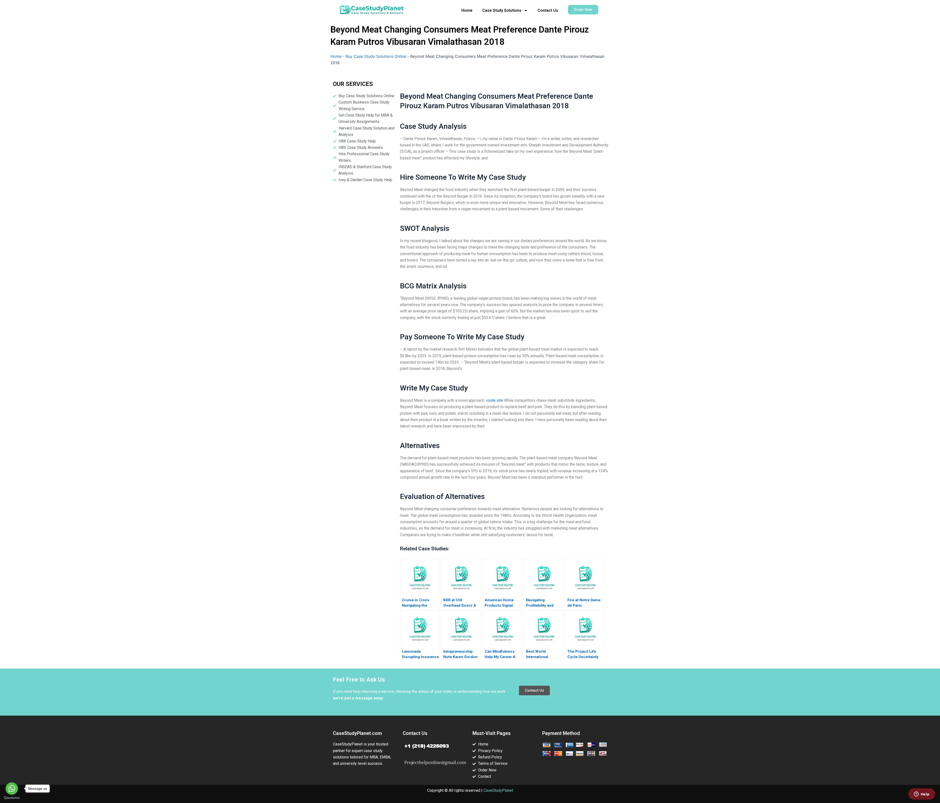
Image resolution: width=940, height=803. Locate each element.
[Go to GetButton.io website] (12, 798)
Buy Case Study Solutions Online (376, 56)
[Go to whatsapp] (12, 788)
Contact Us (548, 10)
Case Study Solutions (501, 10)
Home (466, 10)
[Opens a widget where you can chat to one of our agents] (921, 794)
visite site (494, 400)
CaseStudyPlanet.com (357, 733)
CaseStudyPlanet (498, 790)
